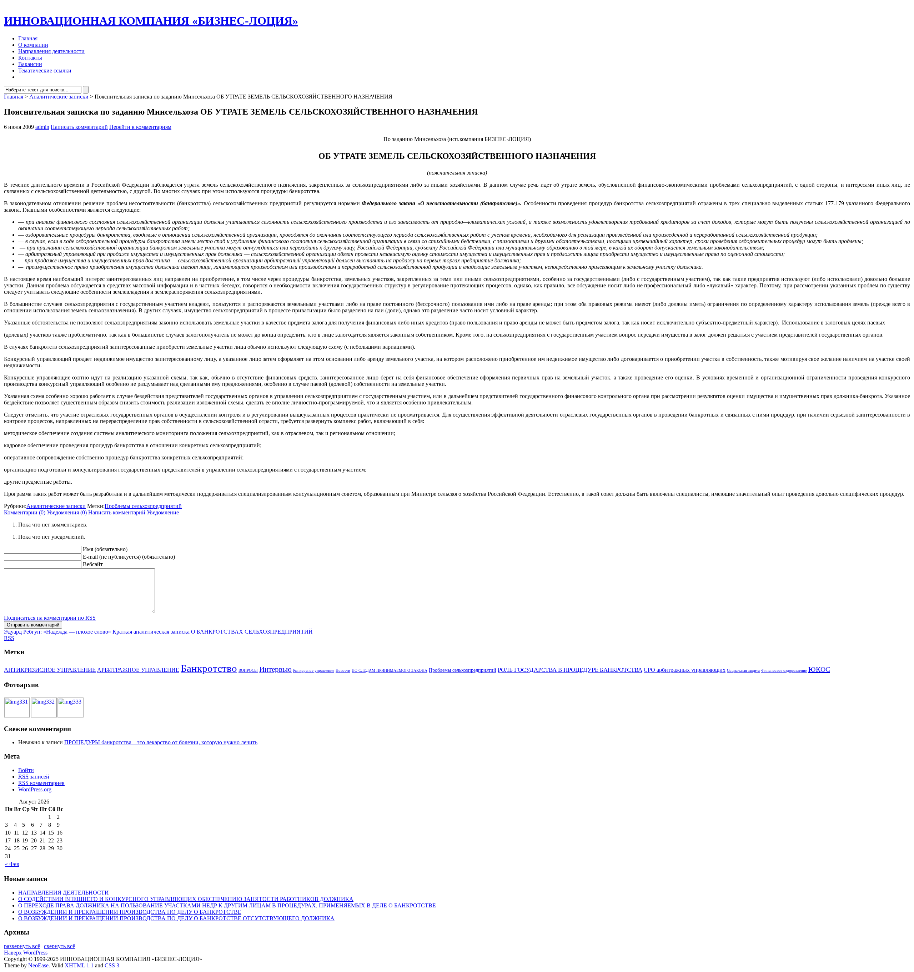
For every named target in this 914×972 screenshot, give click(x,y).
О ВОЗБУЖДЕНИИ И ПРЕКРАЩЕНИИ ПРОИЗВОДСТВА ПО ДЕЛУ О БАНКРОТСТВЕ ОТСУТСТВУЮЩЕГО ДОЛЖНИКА (176, 918)
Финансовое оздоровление (784, 671)
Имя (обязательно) (105, 549)
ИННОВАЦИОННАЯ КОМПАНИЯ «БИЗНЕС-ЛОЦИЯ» (151, 20)
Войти (26, 770)
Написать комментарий (79, 127)
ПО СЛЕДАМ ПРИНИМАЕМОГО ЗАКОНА (389, 671)
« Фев (12, 864)
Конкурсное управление (313, 671)
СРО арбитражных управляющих (684, 670)
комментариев (41, 783)
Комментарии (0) (24, 512)
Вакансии (30, 64)
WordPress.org (34, 789)
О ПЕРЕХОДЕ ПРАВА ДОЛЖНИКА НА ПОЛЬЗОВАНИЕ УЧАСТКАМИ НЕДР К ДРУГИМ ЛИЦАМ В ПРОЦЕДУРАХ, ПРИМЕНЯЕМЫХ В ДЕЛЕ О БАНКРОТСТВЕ (227, 905)
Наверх (13, 953)
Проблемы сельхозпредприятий (143, 506)
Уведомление (163, 512)
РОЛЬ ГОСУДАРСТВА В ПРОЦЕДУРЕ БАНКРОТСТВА (570, 669)
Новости (343, 671)
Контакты (30, 58)
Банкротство (209, 668)
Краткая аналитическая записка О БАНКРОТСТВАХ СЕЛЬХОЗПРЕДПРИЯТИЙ (212, 632)
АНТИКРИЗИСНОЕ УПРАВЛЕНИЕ (50, 669)
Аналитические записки (59, 97)
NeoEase (38, 965)
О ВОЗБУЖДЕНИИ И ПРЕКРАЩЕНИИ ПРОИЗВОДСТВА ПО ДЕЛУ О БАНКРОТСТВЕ (129, 912)
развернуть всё (22, 946)
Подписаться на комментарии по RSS (50, 618)
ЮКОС (819, 669)
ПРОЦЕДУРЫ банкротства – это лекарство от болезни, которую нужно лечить (160, 742)
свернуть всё (59, 946)
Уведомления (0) (67, 512)
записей (33, 777)
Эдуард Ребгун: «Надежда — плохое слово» (57, 632)
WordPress (35, 953)
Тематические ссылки (44, 70)
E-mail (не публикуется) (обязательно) (129, 557)
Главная (27, 38)
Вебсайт (93, 564)
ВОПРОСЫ (248, 671)
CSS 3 (112, 965)
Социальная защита (743, 671)
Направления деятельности (51, 51)
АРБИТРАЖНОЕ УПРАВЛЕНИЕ (138, 670)
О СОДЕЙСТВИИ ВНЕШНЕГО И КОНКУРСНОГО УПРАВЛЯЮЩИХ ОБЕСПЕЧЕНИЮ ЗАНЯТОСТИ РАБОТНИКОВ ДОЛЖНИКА (185, 899)
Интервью (275, 669)
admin (42, 127)
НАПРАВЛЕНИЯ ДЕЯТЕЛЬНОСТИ (63, 893)
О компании (33, 45)
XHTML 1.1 (79, 965)
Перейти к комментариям (140, 127)
